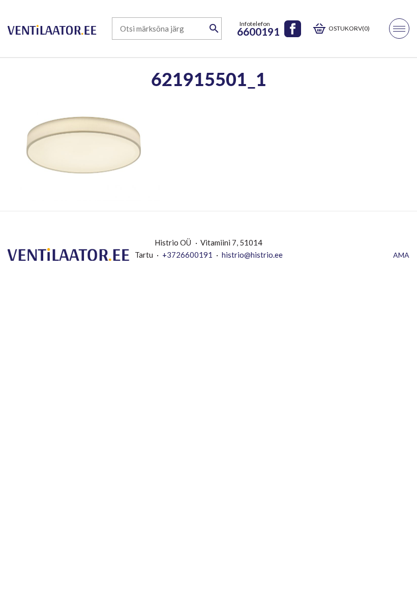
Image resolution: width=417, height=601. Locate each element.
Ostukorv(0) (349, 28)
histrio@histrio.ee (252, 254)
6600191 (258, 31)
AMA (401, 255)
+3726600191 (187, 254)
